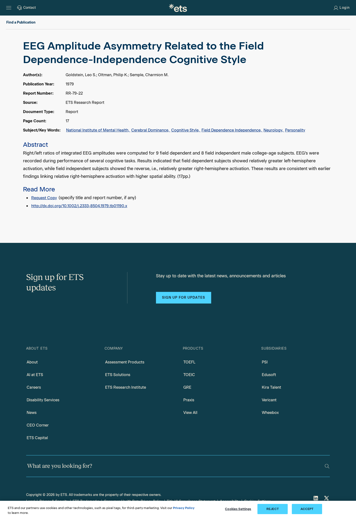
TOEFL (189, 362)
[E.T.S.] (178, 7)
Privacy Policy (183, 508)
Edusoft (269, 374)
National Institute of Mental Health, (98, 130)
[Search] (327, 466)
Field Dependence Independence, (232, 130)
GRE (187, 387)
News (32, 412)
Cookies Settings (238, 509)
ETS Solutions (117, 374)
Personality (295, 130)
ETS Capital (37, 438)
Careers (34, 387)
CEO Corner (38, 425)
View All (190, 412)
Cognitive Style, (186, 130)
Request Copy (44, 198)
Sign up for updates (183, 298)
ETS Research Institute (125, 387)
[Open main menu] (9, 8)
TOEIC (189, 374)
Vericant (269, 400)
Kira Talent (271, 387)
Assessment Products (124, 362)
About (32, 362)
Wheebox (270, 412)
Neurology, (273, 130)
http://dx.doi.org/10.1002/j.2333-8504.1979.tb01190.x (79, 206)
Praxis (188, 400)
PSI (265, 362)
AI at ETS (35, 374)
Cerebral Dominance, (150, 130)
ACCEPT (307, 509)
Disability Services (43, 400)
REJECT (272, 509)
